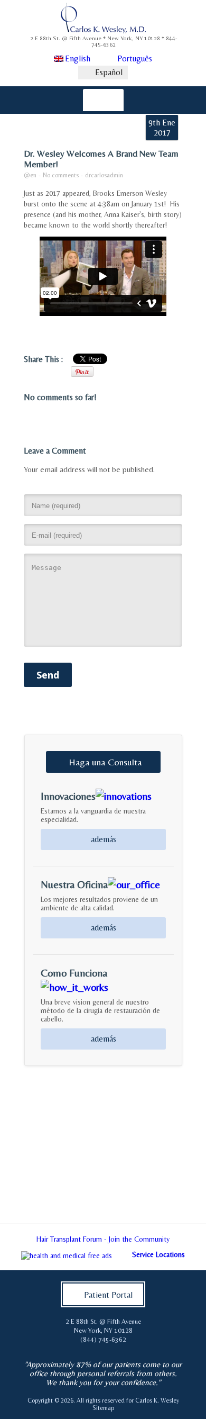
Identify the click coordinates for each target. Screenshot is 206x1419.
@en (30, 175)
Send (47, 674)
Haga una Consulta (105, 761)
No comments (61, 175)
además (103, 839)
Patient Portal (108, 1295)
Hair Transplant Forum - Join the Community (103, 1239)
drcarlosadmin (104, 175)
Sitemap (103, 1408)
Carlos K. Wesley (157, 1400)
